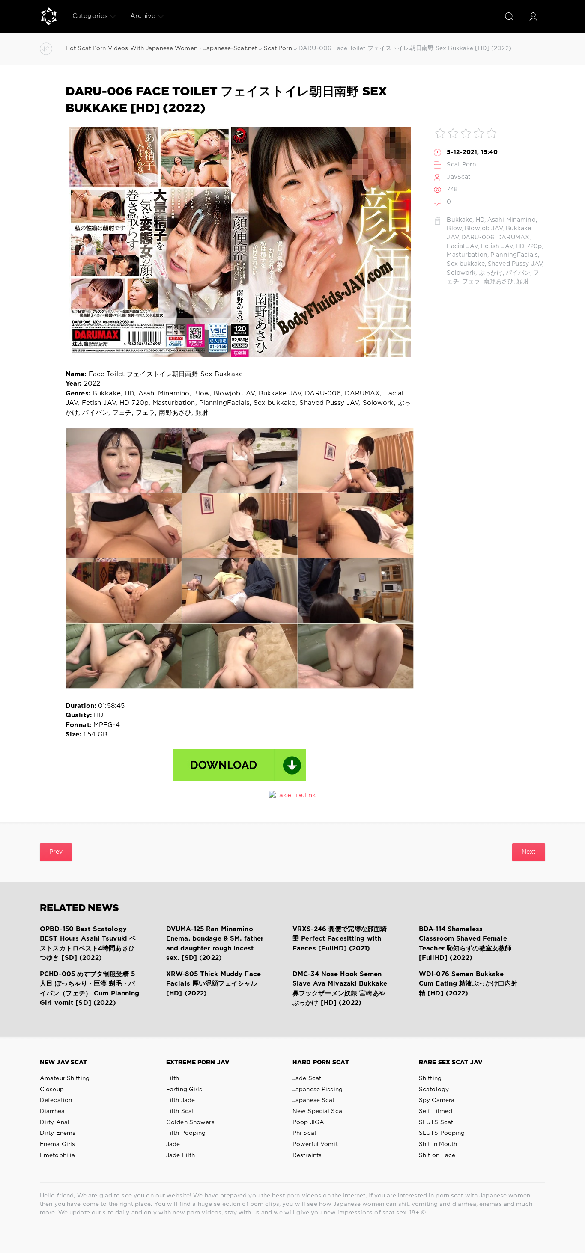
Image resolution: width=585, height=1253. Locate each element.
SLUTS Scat (436, 1122)
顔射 (522, 281)
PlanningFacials (514, 255)
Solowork (461, 273)
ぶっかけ (491, 273)
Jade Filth (180, 1155)
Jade (173, 1144)
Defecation (56, 1100)
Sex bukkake (465, 264)
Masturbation (467, 255)
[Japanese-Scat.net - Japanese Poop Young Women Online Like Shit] (49, 16)
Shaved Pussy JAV (515, 264)
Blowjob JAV (483, 228)
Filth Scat (180, 1111)
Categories (89, 16)
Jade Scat (306, 1078)
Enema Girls (57, 1144)
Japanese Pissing (317, 1089)
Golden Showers (190, 1122)
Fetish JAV (497, 246)
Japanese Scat (313, 1100)
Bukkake (459, 220)
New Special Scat (318, 1111)
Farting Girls (184, 1089)
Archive (142, 16)
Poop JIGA (308, 1122)
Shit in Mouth (438, 1144)
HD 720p (529, 246)
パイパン (518, 273)
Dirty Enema (58, 1133)
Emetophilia (57, 1155)
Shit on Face (437, 1155)
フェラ (471, 281)
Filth (172, 1078)
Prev (56, 852)
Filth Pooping (186, 1133)
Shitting (430, 1078)
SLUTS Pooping (442, 1133)
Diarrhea (52, 1111)
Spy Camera (436, 1100)
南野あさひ (499, 281)
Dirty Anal (54, 1122)
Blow (454, 228)
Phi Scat (304, 1133)
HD (480, 220)
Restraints (307, 1155)
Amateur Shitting (65, 1078)
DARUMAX (513, 237)
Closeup (52, 1089)
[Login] (533, 16)
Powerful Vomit (315, 1144)
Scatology (434, 1089)
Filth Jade (180, 1100)
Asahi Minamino (511, 220)
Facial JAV (462, 246)
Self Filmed (435, 1111)
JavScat (459, 177)
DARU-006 (477, 237)
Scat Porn (461, 164)
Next (529, 852)
